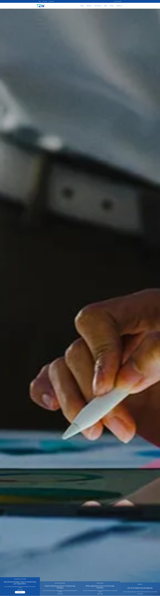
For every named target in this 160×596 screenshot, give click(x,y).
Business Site (51, 1)
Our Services (98, 5)
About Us (89, 5)
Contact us (119, 5)
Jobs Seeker (45, 1)
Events (111, 5)
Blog (105, 5)
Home (82, 5)
